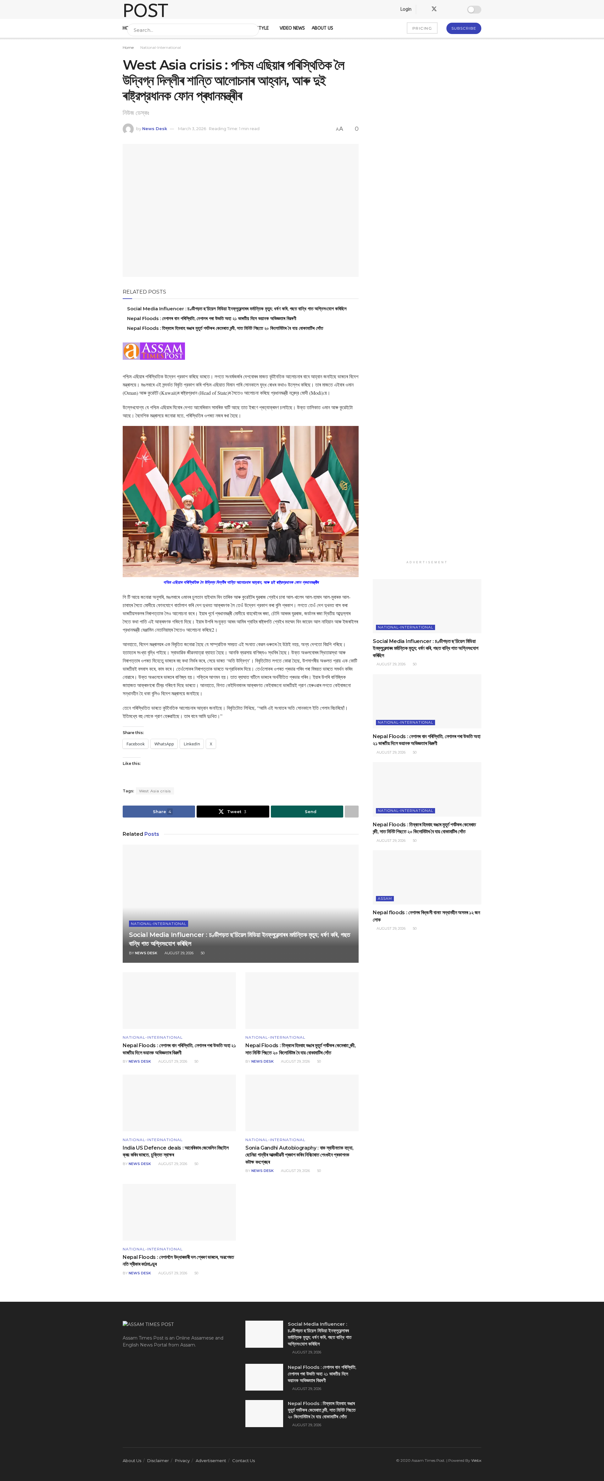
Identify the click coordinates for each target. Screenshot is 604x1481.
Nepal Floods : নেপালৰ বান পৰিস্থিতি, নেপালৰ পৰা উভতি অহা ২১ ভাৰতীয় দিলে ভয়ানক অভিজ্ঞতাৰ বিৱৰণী (211, 318)
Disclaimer (158, 1460)
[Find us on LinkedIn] (445, 9)
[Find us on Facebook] (423, 9)
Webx (476, 1460)
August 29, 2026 (178, 953)
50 (202, 953)
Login (405, 9)
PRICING (422, 28)
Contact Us (243, 1460)
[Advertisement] (427, 302)
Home (128, 47)
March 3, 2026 (192, 128)
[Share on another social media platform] (352, 812)
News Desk (154, 128)
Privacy (182, 1460)
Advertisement (211, 1460)
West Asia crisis (155, 791)
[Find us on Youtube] (456, 9)
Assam (385, 898)
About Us (132, 1460)
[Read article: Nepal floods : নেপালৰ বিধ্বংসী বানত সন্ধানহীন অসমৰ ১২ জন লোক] (427, 877)
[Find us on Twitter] (434, 9)
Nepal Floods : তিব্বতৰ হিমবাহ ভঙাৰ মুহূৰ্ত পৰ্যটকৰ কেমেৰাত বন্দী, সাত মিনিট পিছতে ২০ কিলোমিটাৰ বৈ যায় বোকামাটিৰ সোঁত (225, 328)
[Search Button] (253, 30)
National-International (160, 47)
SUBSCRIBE (463, 28)
